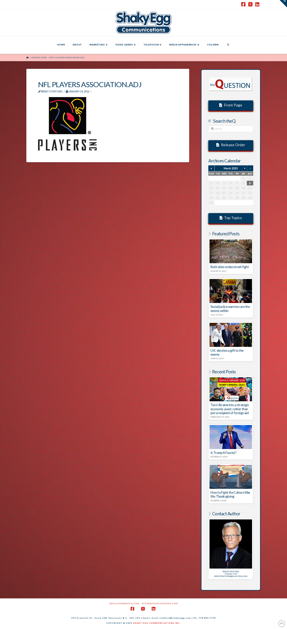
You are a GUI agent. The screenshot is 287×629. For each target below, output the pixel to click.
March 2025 (231, 168)
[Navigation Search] (228, 45)
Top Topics (233, 217)
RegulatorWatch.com (124, 603)
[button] (283, 3)
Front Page (233, 105)
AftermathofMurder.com (160, 603)
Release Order (233, 145)
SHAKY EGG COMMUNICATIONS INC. (157, 623)
